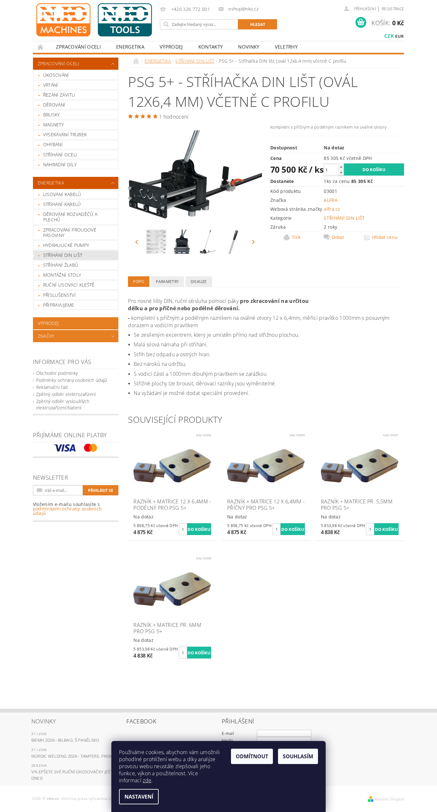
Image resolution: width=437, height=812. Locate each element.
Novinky (248, 46)
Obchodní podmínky (57, 373)
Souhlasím (298, 756)
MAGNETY (53, 125)
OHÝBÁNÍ (53, 144)
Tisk (296, 237)
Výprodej (171, 46)
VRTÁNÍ (50, 85)
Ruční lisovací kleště (69, 285)
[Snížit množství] (341, 172)
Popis (138, 281)
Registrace (393, 9)
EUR (399, 36)
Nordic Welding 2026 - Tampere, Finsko (73, 756)
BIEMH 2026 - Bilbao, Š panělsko (65, 740)
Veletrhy (286, 46)
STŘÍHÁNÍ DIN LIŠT (62, 255)
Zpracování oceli (78, 46)
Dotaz (338, 237)
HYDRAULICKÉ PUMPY (66, 245)
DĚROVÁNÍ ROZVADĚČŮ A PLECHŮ (70, 217)
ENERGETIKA (130, 46)
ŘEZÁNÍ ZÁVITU (59, 95)
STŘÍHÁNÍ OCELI (60, 155)
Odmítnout (252, 756)
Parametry (167, 281)
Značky (46, 336)
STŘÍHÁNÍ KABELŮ (62, 204)
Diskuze (199, 281)
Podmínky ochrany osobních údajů (71, 380)
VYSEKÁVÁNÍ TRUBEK (65, 134)
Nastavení (138, 796)
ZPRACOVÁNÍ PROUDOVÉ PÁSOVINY (69, 233)
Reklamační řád (52, 387)
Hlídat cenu (385, 237)
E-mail (228, 733)
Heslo (227, 740)
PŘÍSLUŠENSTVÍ (59, 295)
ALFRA (331, 200)
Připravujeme (58, 305)
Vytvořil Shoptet (389, 799)
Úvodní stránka (40, 46)
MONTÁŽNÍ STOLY (62, 275)
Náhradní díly (59, 165)
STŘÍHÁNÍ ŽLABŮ (60, 265)
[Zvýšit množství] (341, 167)
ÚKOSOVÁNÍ (56, 75)
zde (147, 780)
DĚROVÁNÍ (54, 105)
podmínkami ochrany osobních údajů (67, 511)
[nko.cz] (94, 20)
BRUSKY (51, 115)
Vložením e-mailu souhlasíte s (67, 509)
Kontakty (210, 46)
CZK (389, 36)
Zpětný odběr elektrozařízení (66, 394)
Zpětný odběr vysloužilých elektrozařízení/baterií (63, 404)
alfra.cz (332, 209)
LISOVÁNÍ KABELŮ (62, 194)
